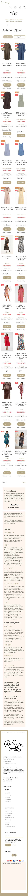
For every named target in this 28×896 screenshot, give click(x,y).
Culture (21, 70)
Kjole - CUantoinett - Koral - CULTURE (21, 306)
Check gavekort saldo (10, 826)
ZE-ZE (6, 602)
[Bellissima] (14, 13)
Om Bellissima (21, 733)
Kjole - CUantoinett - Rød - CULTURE (7, 355)
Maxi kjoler (8, 656)
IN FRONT (7, 263)
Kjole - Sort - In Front (7, 257)
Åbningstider (11, 733)
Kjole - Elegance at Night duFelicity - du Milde (7, 454)
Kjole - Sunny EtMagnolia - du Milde (7, 306)
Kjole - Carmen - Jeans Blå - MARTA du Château (7, 162)
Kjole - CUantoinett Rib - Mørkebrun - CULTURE (7, 114)
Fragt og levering (9, 813)
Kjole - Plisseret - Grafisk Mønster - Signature (21, 453)
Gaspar (7, 70)
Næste (24, 482)
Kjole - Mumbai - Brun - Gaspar (7, 64)
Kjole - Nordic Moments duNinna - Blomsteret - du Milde (21, 356)
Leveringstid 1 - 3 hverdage (14, 21)
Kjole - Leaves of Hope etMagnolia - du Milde (21, 404)
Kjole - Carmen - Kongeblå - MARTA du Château (21, 162)
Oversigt (7, 824)
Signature (21, 458)
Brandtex (21, 263)
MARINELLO (9, 533)
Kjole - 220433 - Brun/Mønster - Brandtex (21, 258)
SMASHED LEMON (11, 584)
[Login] (19, 7)
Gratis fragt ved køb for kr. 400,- (14, 19)
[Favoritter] (15, 7)
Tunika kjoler (9, 665)
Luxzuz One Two (7, 214)
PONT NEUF (9, 568)
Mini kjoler (8, 626)
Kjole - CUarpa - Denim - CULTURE (21, 64)
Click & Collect (8, 811)
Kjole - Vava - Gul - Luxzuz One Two (21, 208)
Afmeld (14, 845)
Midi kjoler (8, 645)
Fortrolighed (8, 815)
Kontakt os (7, 822)
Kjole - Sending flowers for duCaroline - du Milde (7, 405)
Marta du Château (21, 119)
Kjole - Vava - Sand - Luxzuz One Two (7, 208)
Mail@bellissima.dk (10, 782)
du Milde (7, 312)
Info (3, 733)
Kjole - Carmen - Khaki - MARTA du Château (21, 113)
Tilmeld (8, 845)
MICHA (6, 545)
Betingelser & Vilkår (9, 817)
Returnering (7, 819)
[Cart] (24, 7)
